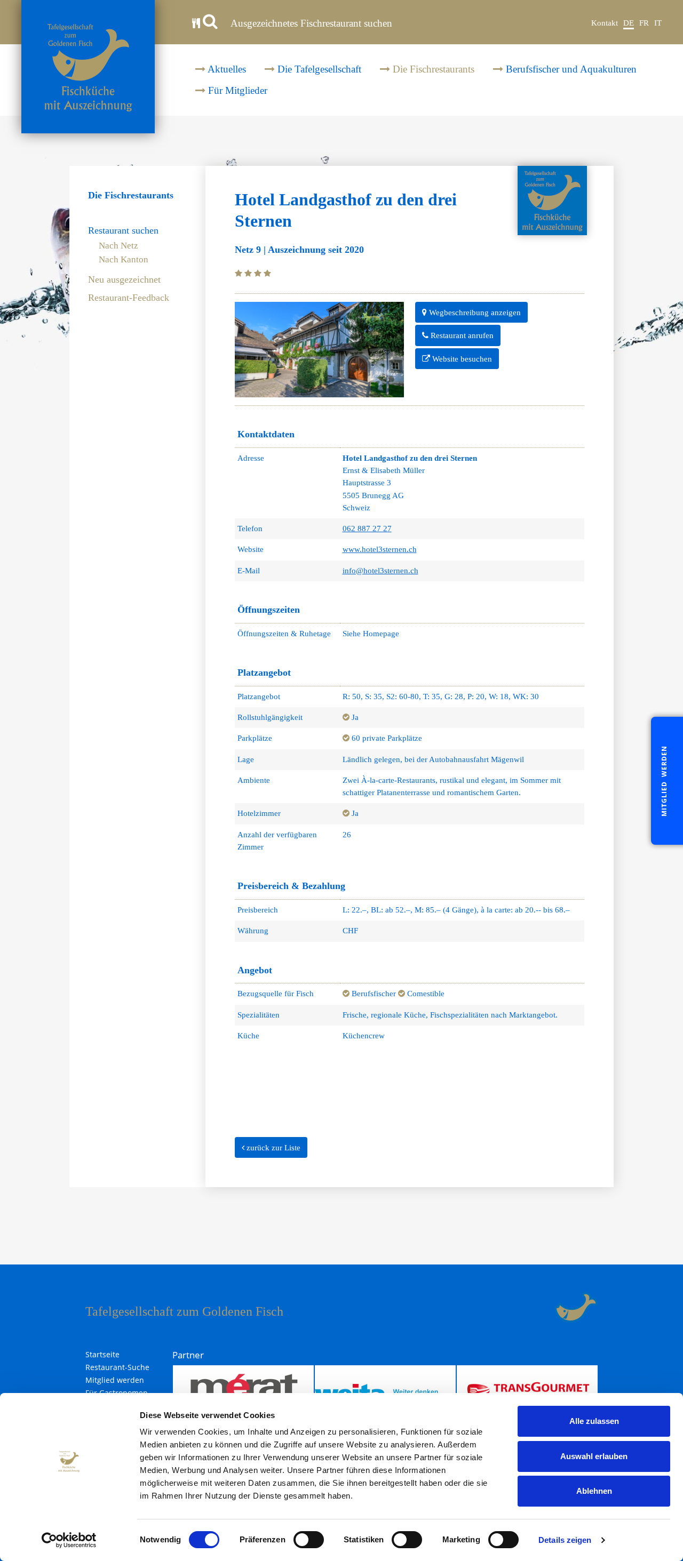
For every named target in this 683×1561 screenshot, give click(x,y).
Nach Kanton (123, 259)
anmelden (541, 1307)
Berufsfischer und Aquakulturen (570, 69)
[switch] (308, 1539)
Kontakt (604, 23)
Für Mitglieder (236, 90)
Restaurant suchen (123, 231)
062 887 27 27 (367, 528)
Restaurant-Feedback (128, 298)
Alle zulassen (594, 1421)
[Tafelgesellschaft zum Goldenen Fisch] (88, 66)
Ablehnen (594, 1490)
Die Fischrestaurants (432, 69)
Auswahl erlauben (594, 1456)
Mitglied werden (114, 1380)
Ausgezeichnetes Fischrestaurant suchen (310, 23)
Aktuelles (225, 69)
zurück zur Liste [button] (272, 1147)
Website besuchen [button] (461, 359)
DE (628, 23)
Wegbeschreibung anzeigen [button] (474, 312)
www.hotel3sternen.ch (380, 549)
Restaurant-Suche (117, 1367)
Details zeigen (564, 1539)
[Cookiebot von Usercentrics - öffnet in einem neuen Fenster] (69, 1540)
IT (658, 23)
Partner (188, 1355)
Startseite (102, 1354)
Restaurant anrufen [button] (461, 335)
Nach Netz (118, 246)
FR (644, 23)
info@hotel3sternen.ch (380, 570)
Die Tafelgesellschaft (318, 69)
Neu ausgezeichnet (124, 280)
